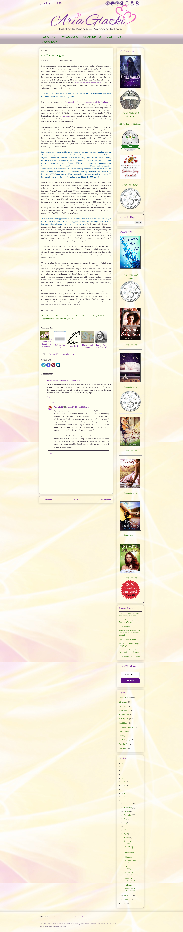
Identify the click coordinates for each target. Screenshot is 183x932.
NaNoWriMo (124, 719)
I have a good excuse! (87, 346)
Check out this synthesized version (87, 82)
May (126, 830)
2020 (124, 778)
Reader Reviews (92, 37)
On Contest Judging (128, 867)
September (128, 815)
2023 (124, 767)
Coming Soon (49, 42)
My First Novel (124, 714)
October (127, 811)
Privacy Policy (80, 917)
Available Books (69, 37)
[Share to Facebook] (48, 366)
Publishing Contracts (127, 727)
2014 (124, 800)
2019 (124, 782)
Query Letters (124, 731)
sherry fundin (52, 380)
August (127, 819)
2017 (124, 789)
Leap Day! (74, 346)
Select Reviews (130, 535)
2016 (124, 793)
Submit (130, 681)
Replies (53, 402)
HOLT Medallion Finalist (130, 276)
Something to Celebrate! (128, 639)
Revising (122, 736)
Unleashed (123, 748)
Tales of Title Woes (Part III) (101, 346)
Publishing (123, 723)
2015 (124, 797)
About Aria (48, 37)
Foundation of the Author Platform (129, 854)
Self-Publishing (124, 740)
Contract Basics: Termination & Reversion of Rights (129, 881)
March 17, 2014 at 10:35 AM (77, 407)
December (128, 804)
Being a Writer (55, 354)
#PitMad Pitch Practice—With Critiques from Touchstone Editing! (130, 632)
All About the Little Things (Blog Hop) (129, 644)
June (126, 826)
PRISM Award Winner (130, 124)
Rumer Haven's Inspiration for (130, 621)
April (126, 834)
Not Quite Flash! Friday (130, 861)
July (125, 823)
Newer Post (46, 499)
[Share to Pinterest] (53, 366)
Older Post (106, 499)
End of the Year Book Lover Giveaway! (47, 343)
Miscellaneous (68, 354)
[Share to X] (43, 366)
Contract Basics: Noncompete (129, 889)
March (126, 838)
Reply (49, 396)
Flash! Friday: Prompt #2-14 (130, 873)
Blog (120, 37)
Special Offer (124, 744)
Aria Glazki (58, 407)
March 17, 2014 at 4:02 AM (69, 380)
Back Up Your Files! (60, 346)
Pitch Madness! (124, 626)
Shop (109, 37)
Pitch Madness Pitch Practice (129, 656)
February (127, 895)
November (128, 808)
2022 (124, 770)
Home (76, 499)
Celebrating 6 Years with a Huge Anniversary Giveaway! (129, 651)
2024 (124, 763)
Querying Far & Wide (129, 842)
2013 (124, 904)
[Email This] (58, 366)
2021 (124, 774)
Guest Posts (123, 706)
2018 (124, 785)
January (127, 899)
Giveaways (123, 702)
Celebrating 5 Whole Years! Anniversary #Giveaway (129, 614)
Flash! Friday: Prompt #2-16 (130, 847)
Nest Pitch (66, 116)
